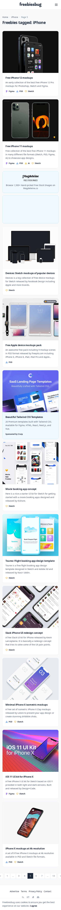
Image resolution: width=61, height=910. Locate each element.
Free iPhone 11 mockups (19, 146)
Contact (47, 891)
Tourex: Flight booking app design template (29, 560)
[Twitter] (27, 897)
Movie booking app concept (20, 489)
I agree (33, 905)
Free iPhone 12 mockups (19, 77)
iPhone (14, 17)
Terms (24, 891)
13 (53, 875)
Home (5, 17)
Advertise (14, 891)
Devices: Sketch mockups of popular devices (30, 273)
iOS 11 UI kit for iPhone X (19, 776)
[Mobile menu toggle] (56, 4)
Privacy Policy (35, 891)
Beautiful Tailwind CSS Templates (24, 417)
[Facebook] (33, 897)
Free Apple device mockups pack (23, 345)
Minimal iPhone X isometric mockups (26, 704)
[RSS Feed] (22, 897)
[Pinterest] (38, 897)
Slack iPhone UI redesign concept (24, 632)
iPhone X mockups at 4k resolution (25, 848)
